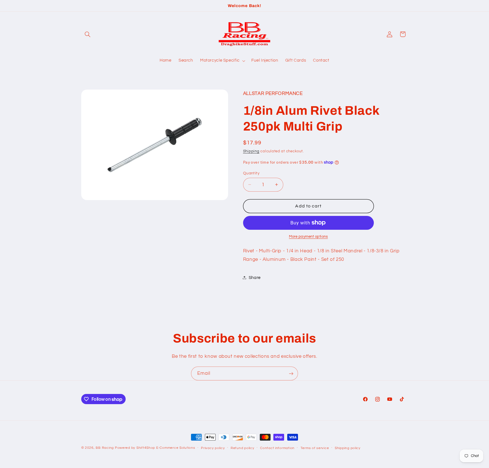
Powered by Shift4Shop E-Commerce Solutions (155, 447)
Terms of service (315, 448)
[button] (87, 34)
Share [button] (255, 277)
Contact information (277, 448)
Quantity (251, 173)
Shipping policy (348, 448)
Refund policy (242, 448)
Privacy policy (213, 448)
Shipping (251, 151)
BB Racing (105, 447)
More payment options (308, 237)
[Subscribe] (291, 373)
